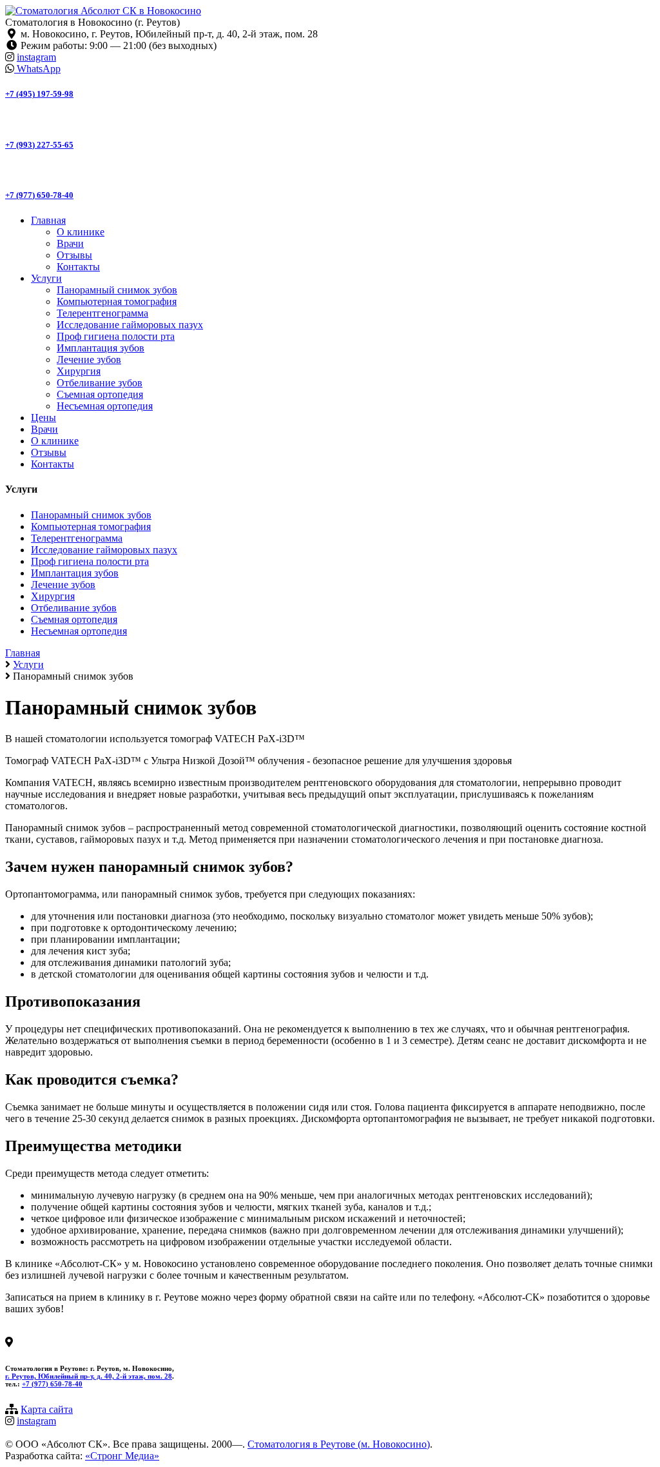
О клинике (80, 231)
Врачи (70, 243)
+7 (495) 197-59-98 (39, 94)
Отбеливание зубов (99, 382)
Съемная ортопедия (100, 394)
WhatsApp (37, 68)
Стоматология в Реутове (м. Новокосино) (339, 1444)
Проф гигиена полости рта (116, 336)
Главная (48, 220)
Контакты (78, 266)
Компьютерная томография (117, 301)
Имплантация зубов (100, 347)
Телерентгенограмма (102, 313)
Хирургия (79, 371)
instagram (36, 57)
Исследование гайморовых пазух (130, 324)
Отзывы (74, 255)
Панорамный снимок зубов (117, 289)
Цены (43, 417)
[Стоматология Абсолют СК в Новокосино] (103, 10)
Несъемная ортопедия (105, 405)
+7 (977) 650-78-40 (39, 195)
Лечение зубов (89, 359)
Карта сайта (47, 1409)
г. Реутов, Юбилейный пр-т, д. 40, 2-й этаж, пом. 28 (88, 1376)
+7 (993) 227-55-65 (39, 145)
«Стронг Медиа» (122, 1455)
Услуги (46, 278)
